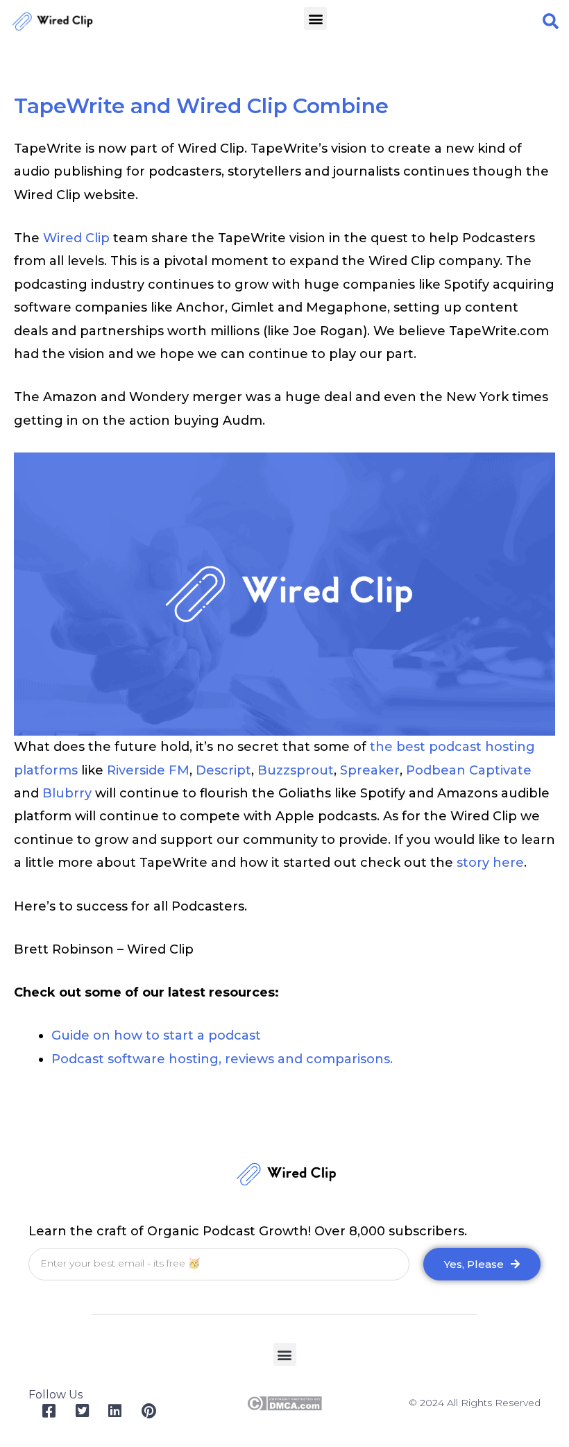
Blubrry (67, 793)
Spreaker (370, 770)
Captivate (500, 770)
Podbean (436, 770)
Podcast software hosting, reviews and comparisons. (222, 1059)
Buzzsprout (295, 770)
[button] (315, 18)
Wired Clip (76, 238)
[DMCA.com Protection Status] (284, 1402)
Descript (223, 770)
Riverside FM (148, 770)
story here (490, 862)
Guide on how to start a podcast (156, 1035)
